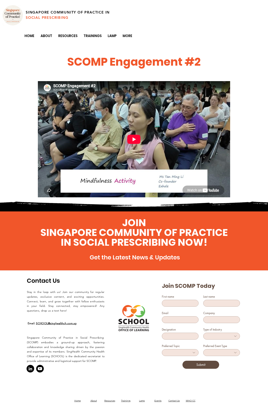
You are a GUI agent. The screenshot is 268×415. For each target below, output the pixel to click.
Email (165, 313)
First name (168, 296)
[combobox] (221, 336)
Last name (209, 296)
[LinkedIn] (30, 368)
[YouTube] (40, 368)
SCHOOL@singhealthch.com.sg (56, 323)
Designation (169, 329)
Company (209, 313)
